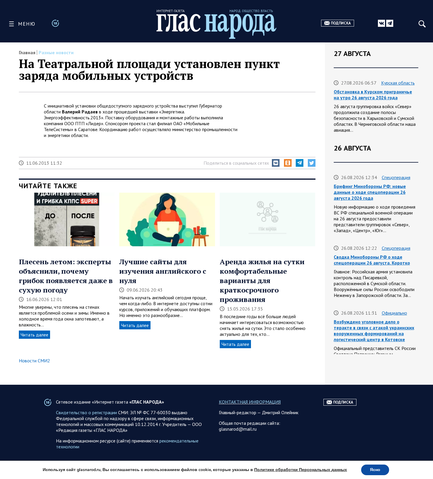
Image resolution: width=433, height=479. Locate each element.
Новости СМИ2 (34, 361)
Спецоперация (396, 177)
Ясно (375, 470)
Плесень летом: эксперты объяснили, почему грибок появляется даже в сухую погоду (66, 276)
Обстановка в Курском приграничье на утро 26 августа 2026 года (373, 94)
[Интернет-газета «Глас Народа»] (216, 26)
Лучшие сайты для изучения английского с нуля (162, 271)
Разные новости (56, 52)
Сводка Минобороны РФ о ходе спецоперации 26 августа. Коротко (372, 260)
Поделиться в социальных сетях (236, 163)
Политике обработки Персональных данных (300, 470)
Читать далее (34, 335)
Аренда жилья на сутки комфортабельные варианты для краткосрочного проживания (262, 280)
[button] (276, 163)
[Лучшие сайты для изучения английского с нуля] (167, 220)
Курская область (398, 83)
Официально (394, 313)
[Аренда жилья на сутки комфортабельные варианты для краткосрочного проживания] (267, 220)
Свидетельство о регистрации (86, 412)
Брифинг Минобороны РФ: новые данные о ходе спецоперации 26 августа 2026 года (370, 192)
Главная (27, 52)
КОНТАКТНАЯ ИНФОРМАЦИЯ (250, 402)
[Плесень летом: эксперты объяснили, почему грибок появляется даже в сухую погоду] (67, 220)
